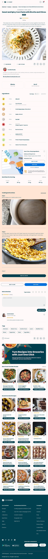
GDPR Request (5, 553)
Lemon (17, 134)
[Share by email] (44, 64)
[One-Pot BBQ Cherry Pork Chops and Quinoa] (39, 480)
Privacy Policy (39, 524)
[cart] (43, 2)
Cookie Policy (39, 527)
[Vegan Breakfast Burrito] (24, 409)
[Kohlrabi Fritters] (39, 433)
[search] (41, 2)
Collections (4, 515)
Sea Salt (17, 119)
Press (37, 515)
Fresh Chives (26, 139)
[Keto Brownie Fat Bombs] (8, 409)
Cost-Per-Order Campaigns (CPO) (22, 511)
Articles (3, 511)
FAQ (37, 533)
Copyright (30, 553)
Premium (4, 527)
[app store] (15, 545)
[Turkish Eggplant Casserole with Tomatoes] (24, 380)
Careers (38, 511)
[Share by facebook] (38, 64)
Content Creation (18, 515)
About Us (38, 508)
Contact (38, 518)
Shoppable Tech (18, 518)
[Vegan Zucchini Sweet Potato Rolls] (8, 480)
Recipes (4, 508)
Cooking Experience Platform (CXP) (22, 508)
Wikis (3, 521)
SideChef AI (17, 521)
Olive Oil (17, 99)
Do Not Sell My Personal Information (18, 553)
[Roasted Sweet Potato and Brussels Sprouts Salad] (24, 433)
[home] (8, 2)
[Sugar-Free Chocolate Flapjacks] (39, 409)
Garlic (17, 114)
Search (3, 524)
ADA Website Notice (41, 530)
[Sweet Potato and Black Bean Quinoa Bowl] (8, 457)
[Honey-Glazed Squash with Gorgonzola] (8, 433)
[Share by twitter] (41, 64)
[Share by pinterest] (35, 64)
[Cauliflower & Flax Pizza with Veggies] (24, 480)
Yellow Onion (21, 109)
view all (44, 366)
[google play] (6, 545)
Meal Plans (4, 518)
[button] (3, 2)
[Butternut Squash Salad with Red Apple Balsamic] (24, 457)
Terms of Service (40, 521)
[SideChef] (7, 501)
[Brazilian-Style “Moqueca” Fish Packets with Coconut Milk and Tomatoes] (39, 380)
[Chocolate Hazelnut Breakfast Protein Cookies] (39, 457)
